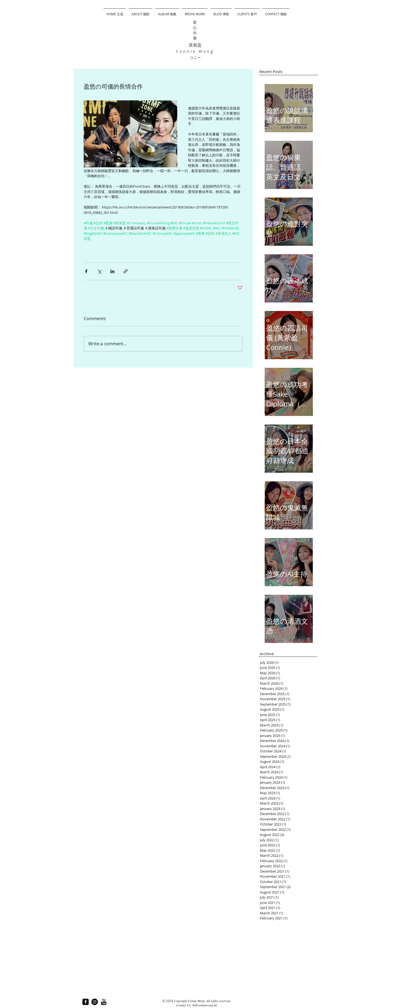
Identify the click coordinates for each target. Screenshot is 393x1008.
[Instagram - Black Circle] (94, 1002)
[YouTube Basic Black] (104, 1002)
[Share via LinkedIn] (112, 271)
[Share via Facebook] (86, 271)
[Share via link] (125, 271)
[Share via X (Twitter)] (99, 271)
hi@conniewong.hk (204, 1005)
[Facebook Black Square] (85, 1002)
